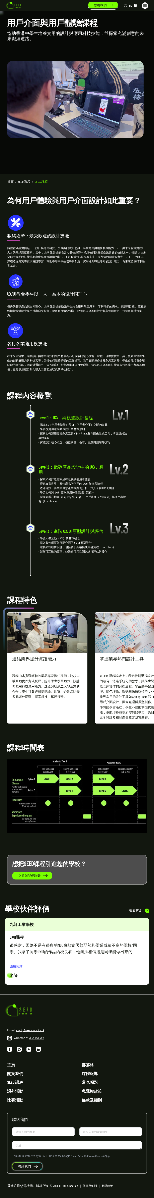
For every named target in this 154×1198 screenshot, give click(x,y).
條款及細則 (92, 1099)
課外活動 (15, 1091)
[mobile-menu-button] (145, 5)
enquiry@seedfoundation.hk (30, 1030)
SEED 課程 (15, 1082)
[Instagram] (19, 1049)
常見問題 (90, 1082)
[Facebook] (9, 1049)
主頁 (11, 1064)
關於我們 (15, 1073)
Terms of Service (95, 1155)
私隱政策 (107, 1185)
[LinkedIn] (38, 1049)
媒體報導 (90, 1073)
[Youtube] (28, 1049)
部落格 (88, 1064)
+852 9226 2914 (36, 1038)
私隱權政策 (92, 1091)
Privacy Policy (77, 1155)
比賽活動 (15, 1099)
